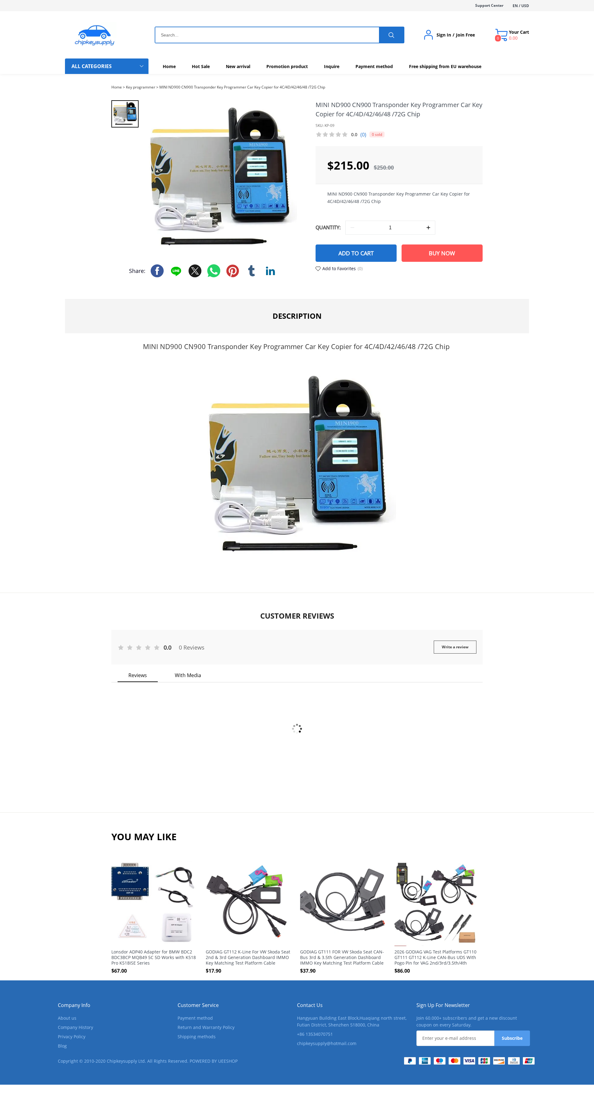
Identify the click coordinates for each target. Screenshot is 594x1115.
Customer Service (198, 1005)
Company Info (74, 1005)
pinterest (232, 270)
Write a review (455, 647)
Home (116, 87)
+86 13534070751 (315, 1034)
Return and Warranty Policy (206, 1027)
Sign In (444, 34)
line (176, 270)
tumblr (251, 270)
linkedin (270, 270)
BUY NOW (442, 253)
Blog (62, 1046)
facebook (157, 270)
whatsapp (213, 270)
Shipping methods (197, 1036)
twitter (194, 270)
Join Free (465, 34)
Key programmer (140, 87)
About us (67, 1018)
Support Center (489, 5)
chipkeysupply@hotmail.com (326, 1043)
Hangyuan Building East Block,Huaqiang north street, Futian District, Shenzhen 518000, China (352, 1021)
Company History (75, 1027)
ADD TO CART (356, 253)
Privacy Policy (71, 1036)
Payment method (195, 1018)
